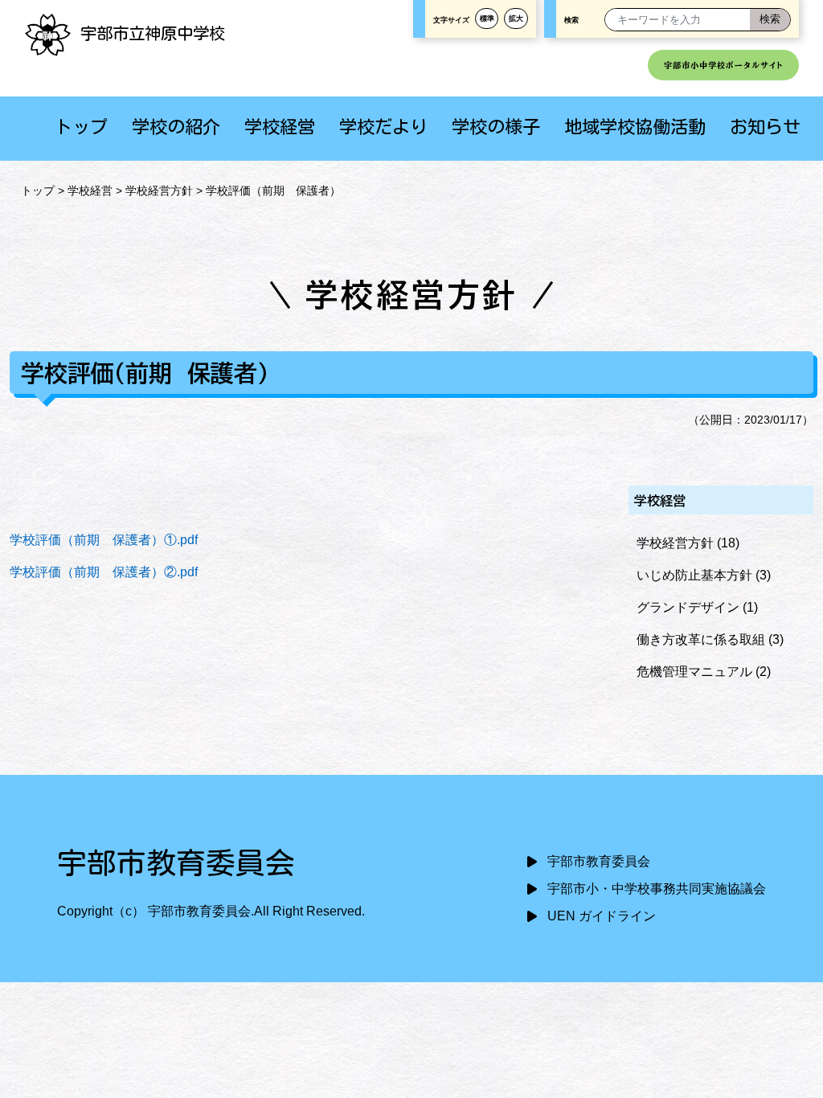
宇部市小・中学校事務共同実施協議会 (656, 888)
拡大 (516, 18)
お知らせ (765, 126)
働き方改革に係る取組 (701, 639)
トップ (81, 126)
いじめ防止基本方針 (694, 575)
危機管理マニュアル (694, 671)
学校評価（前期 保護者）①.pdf (104, 540)
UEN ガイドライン (601, 916)
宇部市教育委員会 (598, 861)
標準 (487, 18)
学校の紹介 (176, 126)
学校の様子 (496, 126)
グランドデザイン (688, 607)
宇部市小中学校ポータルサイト (723, 65)
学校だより (383, 126)
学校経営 (279, 126)
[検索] (770, 20)
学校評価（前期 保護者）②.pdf (104, 572)
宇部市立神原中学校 (152, 33)
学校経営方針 (159, 190)
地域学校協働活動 (635, 126)
